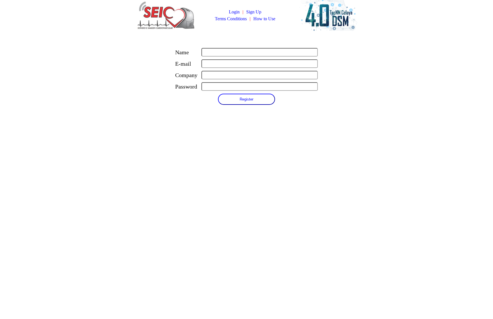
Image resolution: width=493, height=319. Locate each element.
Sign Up (253, 11)
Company (186, 75)
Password (186, 86)
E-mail (183, 64)
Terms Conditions (231, 18)
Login (234, 11)
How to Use (264, 18)
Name (182, 52)
